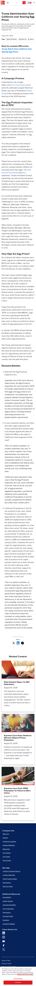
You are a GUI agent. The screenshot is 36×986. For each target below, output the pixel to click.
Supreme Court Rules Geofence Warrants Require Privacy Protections (17, 738)
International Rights (9, 905)
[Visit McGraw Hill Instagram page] (3, 937)
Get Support (7, 882)
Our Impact (6, 856)
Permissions (7, 912)
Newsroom (6, 849)
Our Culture (7, 853)
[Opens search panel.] (24, 2)
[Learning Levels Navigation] (7, 2)
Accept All (18, 982)
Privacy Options (18, 978)
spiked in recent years (16, 85)
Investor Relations (9, 845)
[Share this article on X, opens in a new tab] (13, 643)
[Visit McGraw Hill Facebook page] (3, 945)
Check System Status (10, 879)
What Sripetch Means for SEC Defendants (17, 683)
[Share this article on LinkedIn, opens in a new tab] (18, 643)
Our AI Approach (8, 909)
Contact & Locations (9, 841)
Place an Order (8, 886)
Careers (5, 838)
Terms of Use (6, 960)
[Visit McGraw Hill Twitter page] (3, 949)
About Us (6, 834)
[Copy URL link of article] (22, 643)
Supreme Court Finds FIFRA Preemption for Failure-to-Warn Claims (17, 791)
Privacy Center (6, 963)
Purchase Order (8, 916)
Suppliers (6, 920)
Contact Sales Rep (9, 875)
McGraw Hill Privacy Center (25, 974)
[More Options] (34, 2)
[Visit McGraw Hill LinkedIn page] (3, 933)
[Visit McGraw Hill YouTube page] (3, 941)
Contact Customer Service (11, 871)
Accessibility (7, 897)
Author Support (8, 901)
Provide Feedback (9, 924)
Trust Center (7, 860)
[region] (18, 976)
